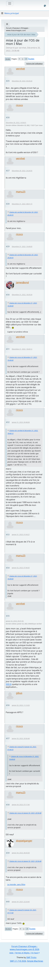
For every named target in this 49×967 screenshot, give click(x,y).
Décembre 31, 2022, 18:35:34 (22, 295)
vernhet (20, 68)
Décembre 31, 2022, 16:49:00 (22, 246)
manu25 (20, 191)
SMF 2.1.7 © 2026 (18, 961)
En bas (8, 59)
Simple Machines (35, 961)
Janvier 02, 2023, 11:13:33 (21, 705)
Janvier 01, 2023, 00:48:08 (21, 422)
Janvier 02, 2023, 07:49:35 (21, 568)
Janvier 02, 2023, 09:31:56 (15, 621)
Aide (11, 953)
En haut (8, 929)
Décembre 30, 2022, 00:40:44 (22, 81)
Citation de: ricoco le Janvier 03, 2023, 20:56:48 (25, 813)
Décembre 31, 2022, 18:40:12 (22, 349)
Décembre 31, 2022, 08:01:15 (22, 204)
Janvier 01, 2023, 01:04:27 (21, 534)
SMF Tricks (31, 957)
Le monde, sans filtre (16, 884)
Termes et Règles (22, 953)
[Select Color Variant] (45, 6)
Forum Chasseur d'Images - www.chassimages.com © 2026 (24, 948)
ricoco (19, 105)
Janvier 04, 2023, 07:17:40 (21, 805)
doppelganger (24, 840)
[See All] (7, 24)
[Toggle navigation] (9, 3)
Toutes (31, 58)
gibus (19, 693)
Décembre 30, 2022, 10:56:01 (16, 123)
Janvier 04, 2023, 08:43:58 (21, 853)
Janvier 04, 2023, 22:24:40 (21, 902)
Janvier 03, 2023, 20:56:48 (21, 738)
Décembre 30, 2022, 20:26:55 (22, 171)
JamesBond (22, 282)
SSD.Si (9, 684)
